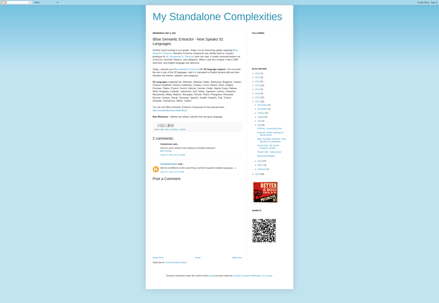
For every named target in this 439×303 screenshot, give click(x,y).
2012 (257, 97)
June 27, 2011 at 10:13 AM (172, 155)
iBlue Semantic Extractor (186, 69)
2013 (257, 93)
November (263, 109)
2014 (257, 89)
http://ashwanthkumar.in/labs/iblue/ (170, 110)
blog (211, 276)
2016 (257, 81)
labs (167, 129)
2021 (257, 77)
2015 (257, 85)
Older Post (237, 258)
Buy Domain (166, 151)
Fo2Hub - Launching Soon (269, 128)
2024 (257, 73)
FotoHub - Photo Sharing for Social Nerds (270, 133)
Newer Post (158, 258)
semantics (174, 129)
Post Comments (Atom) (176, 262)
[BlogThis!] (162, 125)
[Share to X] (166, 125)
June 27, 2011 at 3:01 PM (172, 172)
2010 (257, 174)
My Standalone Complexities (217, 16)
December (263, 105)
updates (182, 129)
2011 (257, 101)
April (260, 161)
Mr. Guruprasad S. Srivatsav (180, 56)
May (260, 125)
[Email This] (159, 125)
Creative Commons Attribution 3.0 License (252, 276)
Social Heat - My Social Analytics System (268, 146)
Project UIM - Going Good (269, 152)
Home (198, 258)
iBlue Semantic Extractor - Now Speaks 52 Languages (271, 140)
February (262, 169)
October (261, 113)
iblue (162, 129)
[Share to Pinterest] (172, 125)
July (260, 121)
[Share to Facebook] (169, 125)
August (261, 117)
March (261, 165)
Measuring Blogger (266, 156)
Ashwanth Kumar (168, 164)
